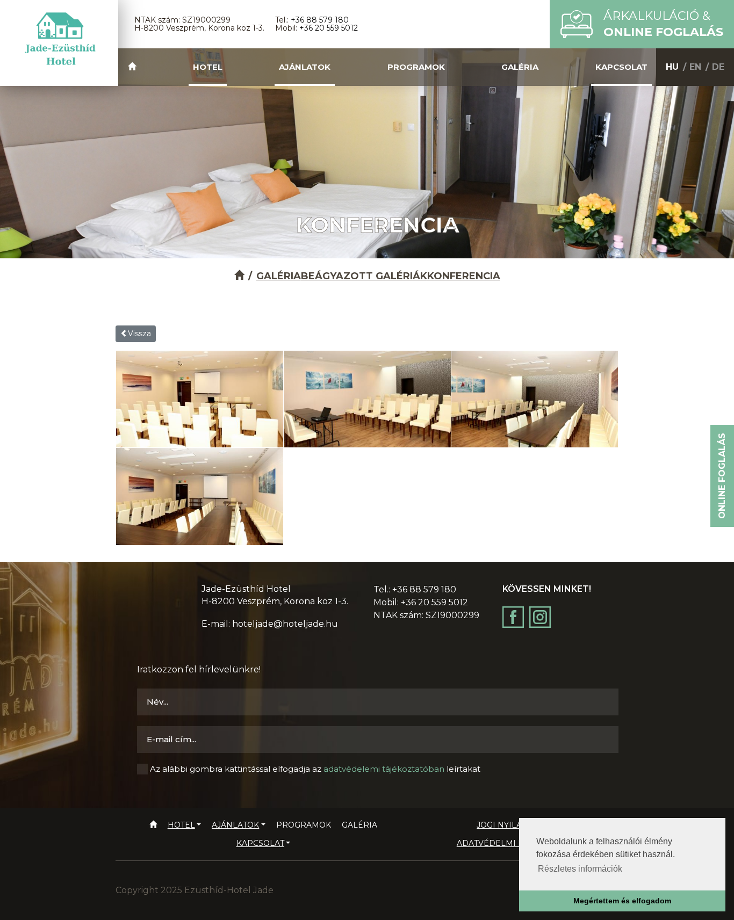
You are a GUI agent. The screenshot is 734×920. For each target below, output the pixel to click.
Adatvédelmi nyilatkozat (515, 843)
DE (718, 67)
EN (695, 67)
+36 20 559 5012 (328, 28)
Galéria (519, 67)
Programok (416, 67)
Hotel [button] (207, 67)
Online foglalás (722, 476)
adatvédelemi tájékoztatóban (383, 769)
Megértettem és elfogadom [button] (622, 900)
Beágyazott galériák (364, 276)
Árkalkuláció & (663, 24)
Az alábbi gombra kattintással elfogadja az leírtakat (315, 769)
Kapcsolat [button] (621, 67)
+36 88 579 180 (320, 20)
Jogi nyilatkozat (514, 825)
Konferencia (463, 276)
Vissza (139, 333)
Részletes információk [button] (580, 868)
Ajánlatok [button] (304, 67)
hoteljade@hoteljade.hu (285, 624)
